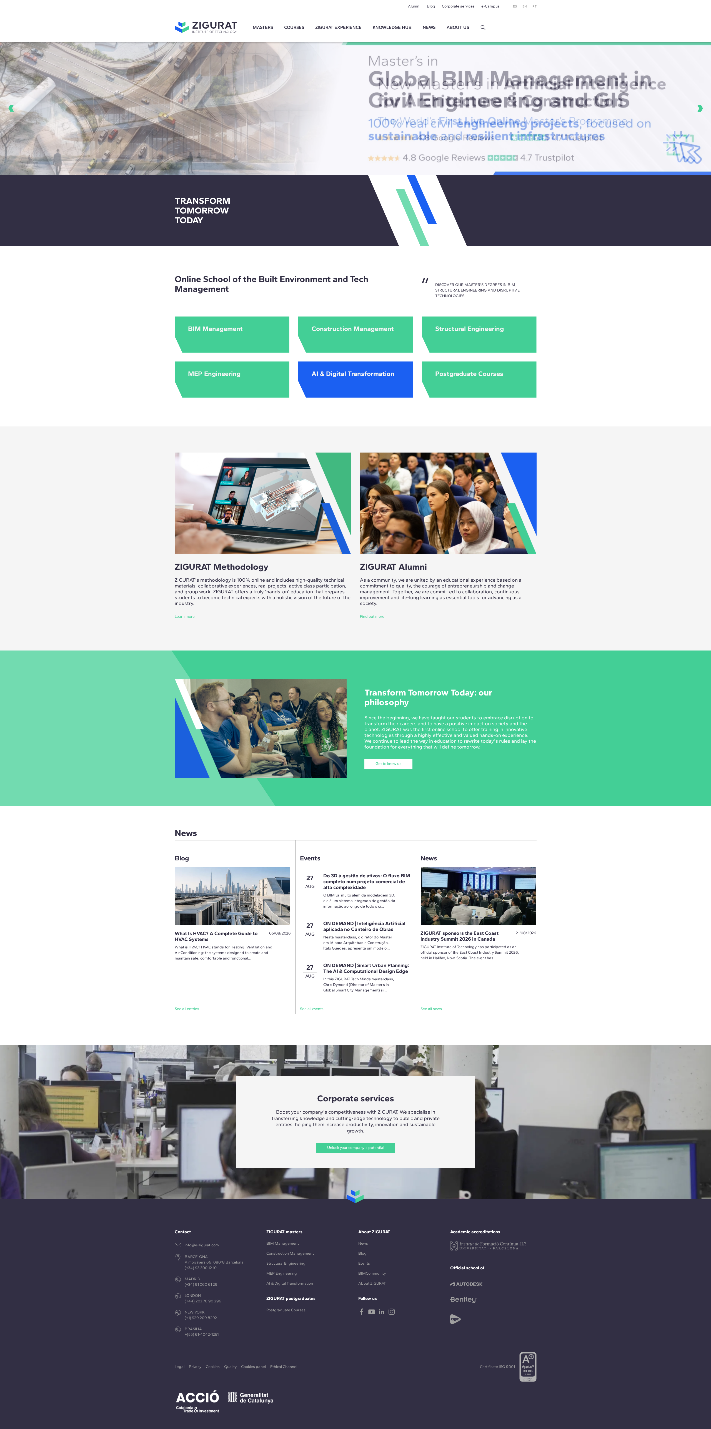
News (363, 1243)
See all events (312, 1008)
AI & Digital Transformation (289, 1283)
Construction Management (290, 1253)
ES (515, 6)
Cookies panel (253, 1366)
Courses (294, 27)
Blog (431, 6)
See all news (431, 1008)
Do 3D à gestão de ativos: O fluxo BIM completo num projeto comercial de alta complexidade (366, 881)
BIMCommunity (372, 1273)
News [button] (429, 27)
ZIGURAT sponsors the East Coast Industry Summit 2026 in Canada (459, 936)
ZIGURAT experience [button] (338, 27)
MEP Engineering (281, 1273)
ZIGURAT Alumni (393, 566)
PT (534, 6)
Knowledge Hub (392, 27)
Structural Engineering (286, 1263)
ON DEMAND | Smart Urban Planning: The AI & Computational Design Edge (366, 968)
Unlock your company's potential (355, 1147)
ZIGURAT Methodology (221, 566)
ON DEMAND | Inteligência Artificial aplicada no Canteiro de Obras (364, 926)
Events (364, 1263)
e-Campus (490, 6)
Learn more (185, 616)
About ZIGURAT (372, 1283)
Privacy (195, 1366)
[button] (483, 27)
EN (524, 6)
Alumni (414, 6)
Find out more (372, 616)
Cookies (213, 1366)
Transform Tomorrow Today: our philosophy (428, 697)
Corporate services (458, 6)
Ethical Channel (283, 1366)
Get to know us (388, 763)
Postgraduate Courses (286, 1310)
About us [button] (458, 27)
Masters (263, 27)
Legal (179, 1366)
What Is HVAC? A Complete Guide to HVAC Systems (216, 936)
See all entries (187, 1008)
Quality (230, 1366)
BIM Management (282, 1243)
